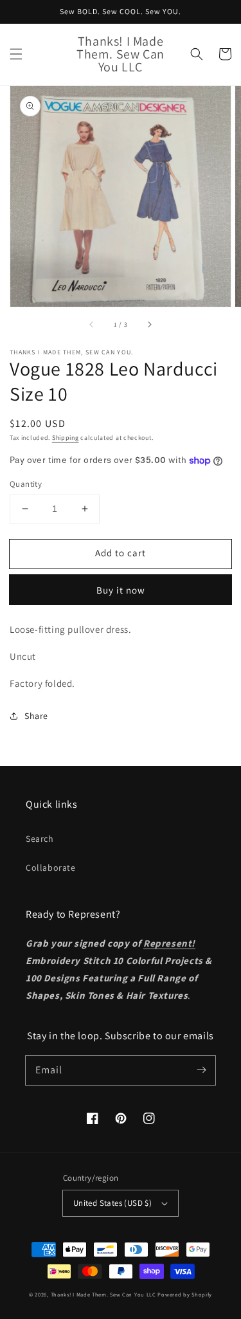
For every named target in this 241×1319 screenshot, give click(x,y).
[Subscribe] (201, 1070)
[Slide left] (92, 325)
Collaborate (51, 867)
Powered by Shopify (184, 1294)
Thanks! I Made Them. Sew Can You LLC (103, 1294)
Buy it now (120, 590)
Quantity (26, 483)
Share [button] (36, 716)
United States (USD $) (112, 1202)
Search (40, 838)
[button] (16, 54)
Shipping (65, 437)
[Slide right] (149, 325)
